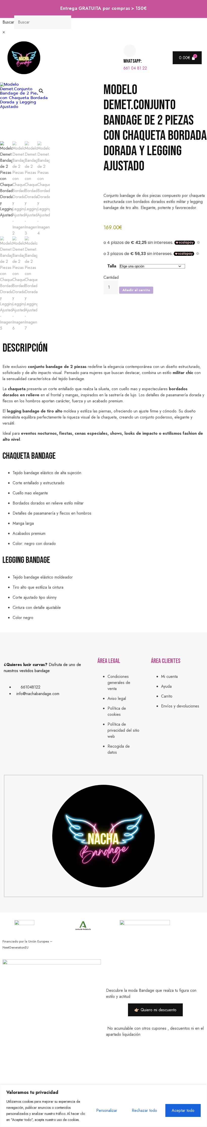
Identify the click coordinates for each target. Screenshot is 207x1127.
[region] (103, 1106)
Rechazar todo (144, 1110)
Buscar (8, 22)
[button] (83, 57)
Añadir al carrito (136, 290)
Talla (111, 266)
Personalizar (106, 1110)
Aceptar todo (183, 1110)
